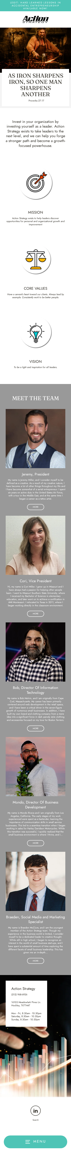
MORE (35, 506)
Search (36, 1119)
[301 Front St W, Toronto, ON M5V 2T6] (35, 1036)
